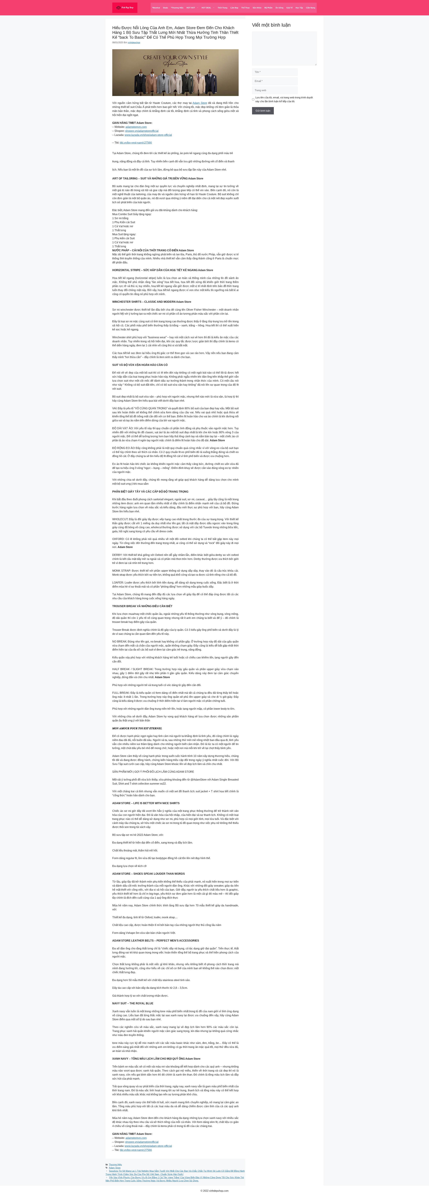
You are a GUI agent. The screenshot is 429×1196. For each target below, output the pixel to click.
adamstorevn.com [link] (136, 126)
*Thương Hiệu (177, 8)
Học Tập (299, 8)
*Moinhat (156, 8)
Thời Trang (222, 8)
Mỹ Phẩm (268, 8)
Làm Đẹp (234, 8)
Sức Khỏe (257, 8)
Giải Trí (289, 8)
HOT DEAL (206, 8)
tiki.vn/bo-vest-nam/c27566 (136, 142)
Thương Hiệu (115, 1164)
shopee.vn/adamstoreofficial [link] (142, 131)
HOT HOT (191, 8)
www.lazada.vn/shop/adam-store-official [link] (148, 135)
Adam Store (200, 103)
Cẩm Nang (310, 8)
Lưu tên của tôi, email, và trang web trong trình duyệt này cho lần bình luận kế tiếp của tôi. (284, 99)
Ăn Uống (279, 8)
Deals (165, 8)
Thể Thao (245, 8)
